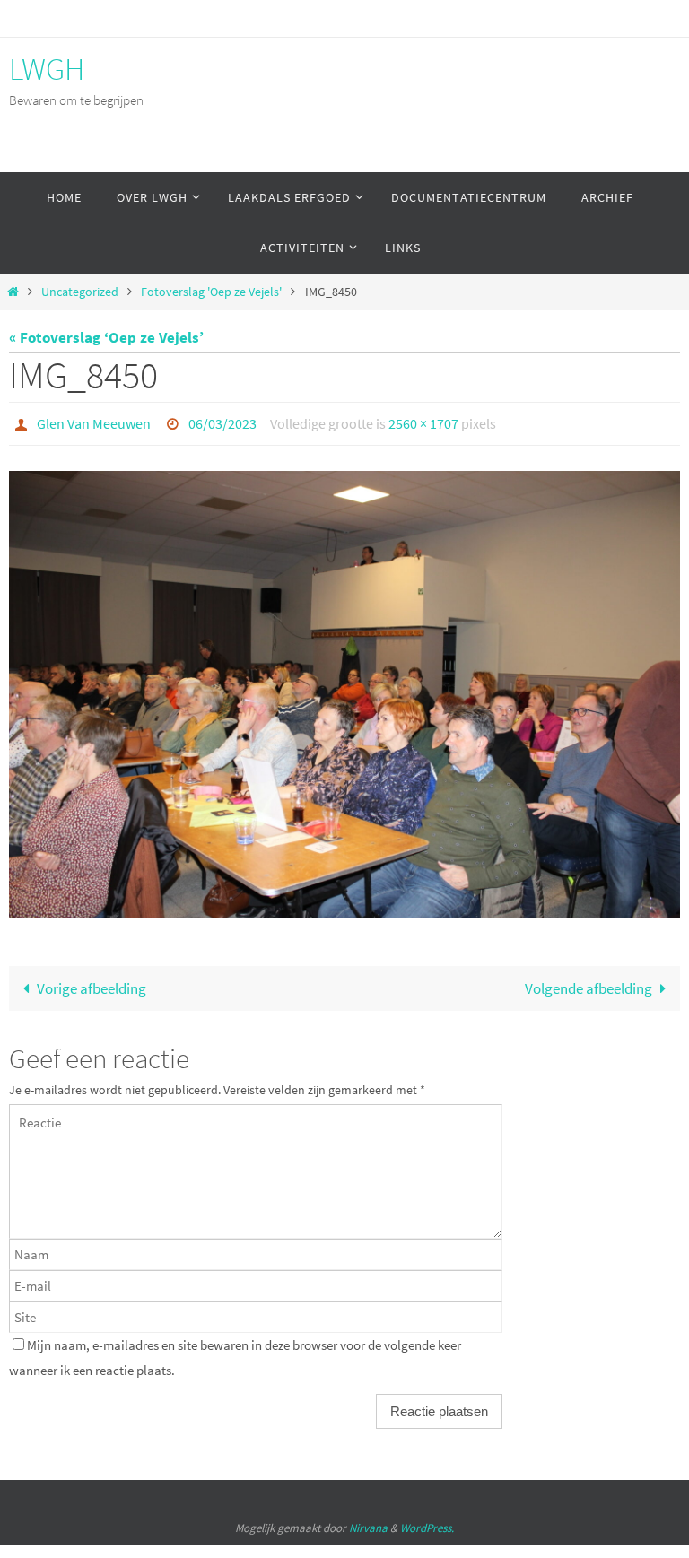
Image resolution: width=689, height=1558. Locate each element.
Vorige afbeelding (91, 983)
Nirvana (368, 1522)
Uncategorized (79, 292)
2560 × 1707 (423, 422)
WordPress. (427, 1522)
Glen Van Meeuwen (94, 422)
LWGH (46, 69)
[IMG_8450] (344, 690)
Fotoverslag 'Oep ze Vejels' (211, 292)
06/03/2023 (222, 422)
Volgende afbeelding (588, 983)
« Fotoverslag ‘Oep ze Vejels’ (106, 337)
